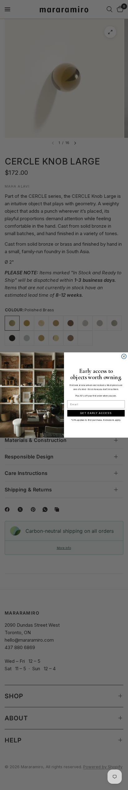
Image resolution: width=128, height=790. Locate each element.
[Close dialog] (123, 356)
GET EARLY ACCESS (96, 413)
